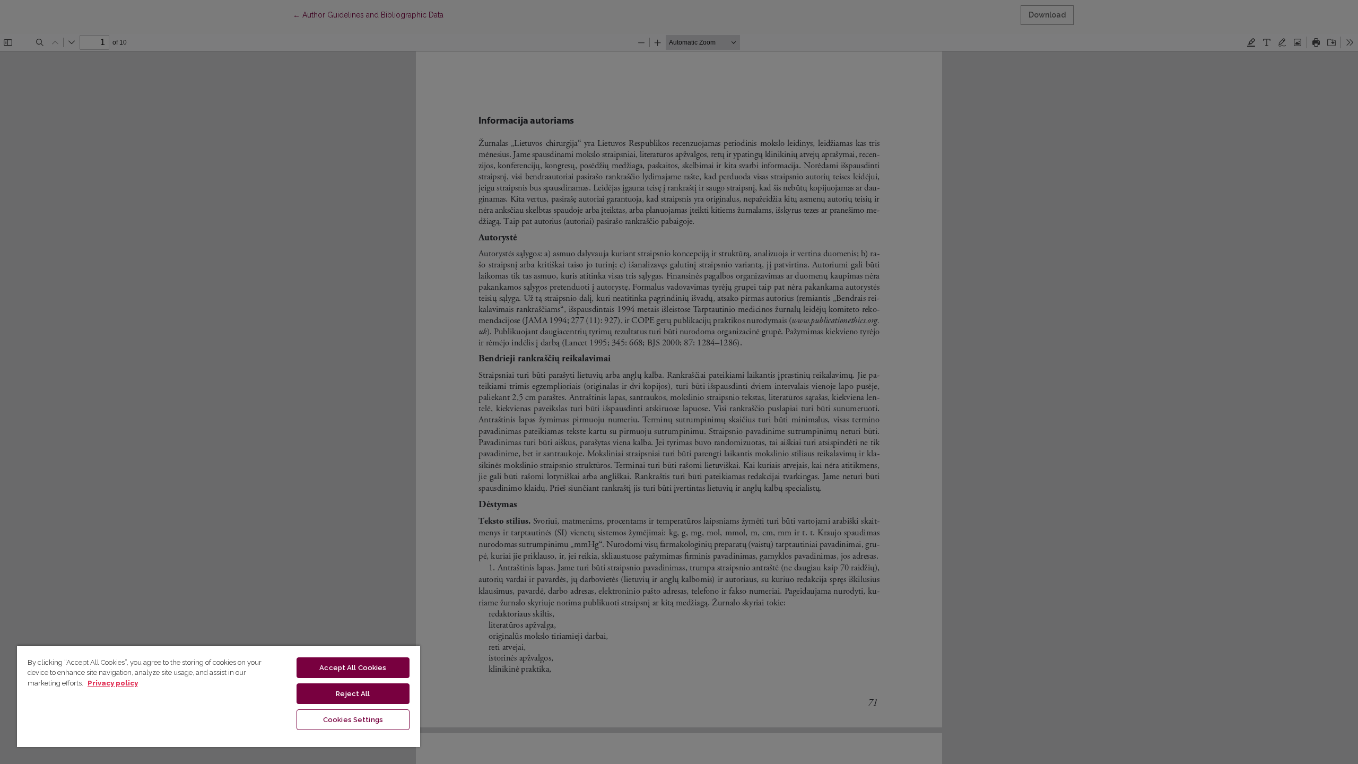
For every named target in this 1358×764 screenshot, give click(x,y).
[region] (218, 696)
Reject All (353, 694)
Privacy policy (113, 683)
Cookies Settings (353, 720)
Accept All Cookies (352, 668)
